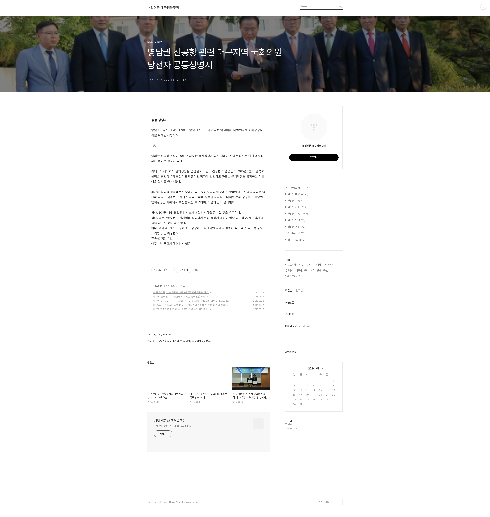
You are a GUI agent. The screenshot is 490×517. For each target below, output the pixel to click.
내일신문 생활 (295, 226)
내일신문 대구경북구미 (163, 8)
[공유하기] (165, 270)
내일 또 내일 (295, 239)
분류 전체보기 (297, 187)
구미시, (318, 264)
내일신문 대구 (160, 285)
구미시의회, (309, 270)
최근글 (288, 290)
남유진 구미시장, (293, 276)
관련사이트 (323, 501)
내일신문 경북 (296, 200)
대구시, (299, 270)
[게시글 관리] (170, 270)
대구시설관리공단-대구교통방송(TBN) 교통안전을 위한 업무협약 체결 (189, 300)
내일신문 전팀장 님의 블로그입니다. (172, 425)
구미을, (301, 264)
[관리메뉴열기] (483, 7)
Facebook (291, 325)
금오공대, (289, 270)
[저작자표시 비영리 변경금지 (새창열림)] (196, 270)
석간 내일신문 (295, 233)
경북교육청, (322, 270)
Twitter (305, 325)
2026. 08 (314, 368)
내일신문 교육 (296, 213)
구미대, (309, 264)
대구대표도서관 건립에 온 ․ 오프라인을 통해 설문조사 (180, 309)
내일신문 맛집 (295, 220)
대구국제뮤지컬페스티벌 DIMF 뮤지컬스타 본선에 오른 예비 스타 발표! (189, 304)
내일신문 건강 (296, 207)
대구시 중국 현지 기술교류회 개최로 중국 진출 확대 (179, 296)
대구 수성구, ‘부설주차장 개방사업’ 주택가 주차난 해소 (181, 292)
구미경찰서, (328, 264)
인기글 (299, 290)
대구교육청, (290, 264)
